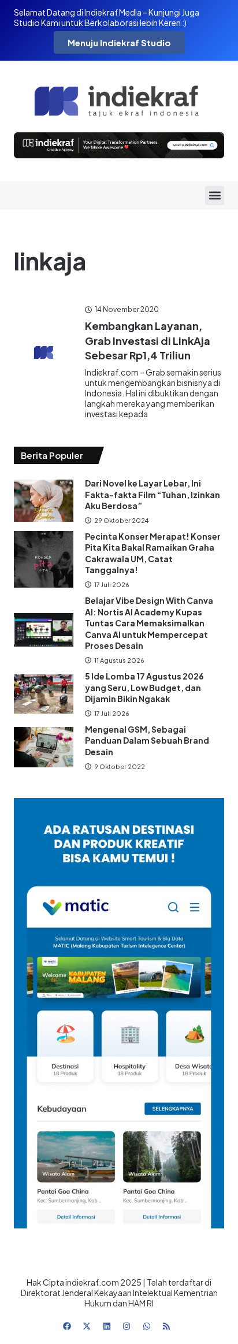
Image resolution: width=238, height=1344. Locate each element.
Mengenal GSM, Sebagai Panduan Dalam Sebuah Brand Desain (147, 740)
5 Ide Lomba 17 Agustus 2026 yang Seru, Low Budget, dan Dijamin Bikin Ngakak (144, 687)
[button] (214, 195)
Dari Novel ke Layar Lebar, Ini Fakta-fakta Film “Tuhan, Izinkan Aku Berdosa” (152, 494)
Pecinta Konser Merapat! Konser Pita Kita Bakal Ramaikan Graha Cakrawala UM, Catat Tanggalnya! (153, 553)
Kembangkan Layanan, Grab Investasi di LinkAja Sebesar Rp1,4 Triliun (147, 340)
